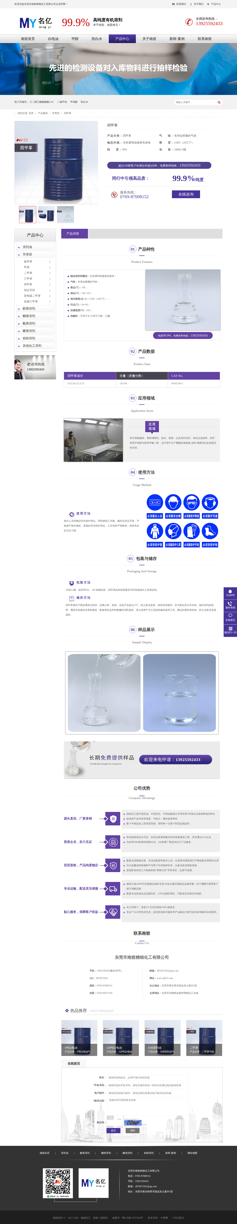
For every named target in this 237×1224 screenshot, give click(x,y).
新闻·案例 (177, 39)
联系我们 (181, 4)
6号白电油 (71, 1047)
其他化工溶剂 (32, 345)
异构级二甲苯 (32, 295)
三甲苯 (28, 278)
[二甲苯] (204, 1038)
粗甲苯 (28, 261)
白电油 (53, 39)
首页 (31, 113)
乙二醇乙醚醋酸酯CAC (42, 102)
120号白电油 (114, 1047)
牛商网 (164, 1218)
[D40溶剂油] (162, 1038)
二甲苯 (28, 273)
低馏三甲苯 (31, 301)
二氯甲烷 (62, 102)
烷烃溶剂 (29, 338)
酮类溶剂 (29, 316)
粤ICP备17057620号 (132, 1218)
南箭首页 (28, 39)
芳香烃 (56, 113)
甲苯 (26, 267)
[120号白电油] (121, 1038)
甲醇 (75, 39)
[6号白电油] (79, 1038)
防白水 (97, 39)
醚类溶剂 (29, 331)
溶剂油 (27, 247)
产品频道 (43, 113)
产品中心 (216, 4)
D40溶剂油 (154, 1047)
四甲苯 (67, 113)
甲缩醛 (74, 102)
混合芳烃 (29, 290)
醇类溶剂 (29, 308)
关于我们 (199, 4)
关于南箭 (149, 39)
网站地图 (192, 1153)
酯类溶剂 (29, 323)
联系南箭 (205, 39)
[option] (27, 215)
